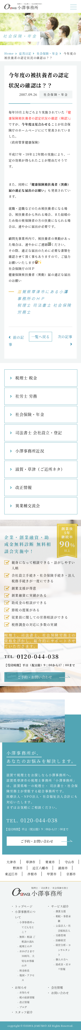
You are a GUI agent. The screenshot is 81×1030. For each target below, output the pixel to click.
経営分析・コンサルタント (63, 949)
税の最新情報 (26, 997)
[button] (73, 7)
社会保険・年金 (29, 414)
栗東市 (50, 862)
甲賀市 (51, 874)
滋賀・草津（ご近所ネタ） (40, 469)
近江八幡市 (40, 868)
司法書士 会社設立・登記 (38, 432)
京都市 (71, 874)
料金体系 (24, 970)
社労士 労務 (26, 396)
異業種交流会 (27, 505)
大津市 (11, 862)
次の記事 (65, 336)
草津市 (30, 862)
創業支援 (61, 911)
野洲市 (17, 868)
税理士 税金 (26, 378)
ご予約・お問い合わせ (34, 677)
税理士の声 (25, 946)
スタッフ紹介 (24, 1012)
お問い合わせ (60, 993)
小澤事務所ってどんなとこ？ (26, 927)
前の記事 (16, 341)
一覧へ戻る (40, 336)
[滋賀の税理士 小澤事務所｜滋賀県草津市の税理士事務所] (23, 8)
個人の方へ (62, 959)
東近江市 (11, 874)
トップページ (23, 906)
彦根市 (32, 874)
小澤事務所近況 (29, 451)
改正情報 (23, 487)
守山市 (69, 862)
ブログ (23, 1007)
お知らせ (24, 992)
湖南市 (63, 868)
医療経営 (61, 940)
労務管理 (61, 935)
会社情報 (57, 987)
